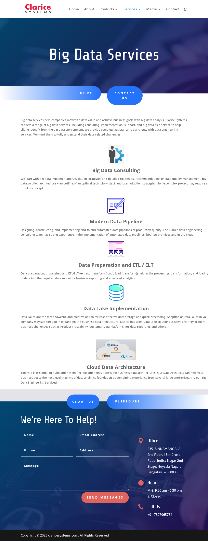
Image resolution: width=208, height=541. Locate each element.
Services (130, 9)
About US (83, 401)
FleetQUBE (127, 401)
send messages (105, 497)
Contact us (125, 95)
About (89, 9)
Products (107, 9)
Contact (172, 9)
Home (74, 9)
